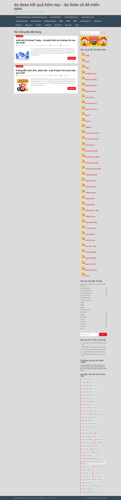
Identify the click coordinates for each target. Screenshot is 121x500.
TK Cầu (38, 25)
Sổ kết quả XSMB (91, 79)
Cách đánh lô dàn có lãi (88, 426)
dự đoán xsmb (98, 466)
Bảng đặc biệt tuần (87, 420)
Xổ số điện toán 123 (92, 139)
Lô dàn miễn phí (86, 476)
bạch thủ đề (85, 414)
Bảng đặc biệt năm (96, 414)
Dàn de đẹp (85, 449)
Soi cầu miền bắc (55, 17)
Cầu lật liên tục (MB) (92, 157)
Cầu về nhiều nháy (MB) (93, 169)
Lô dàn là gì (97, 473)
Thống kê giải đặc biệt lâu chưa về (92, 492)
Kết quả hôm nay (86, 21)
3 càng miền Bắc (86, 382)
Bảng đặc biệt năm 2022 (89, 417)
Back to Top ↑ (103, 498)
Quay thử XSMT (90, 264)
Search (102, 32)
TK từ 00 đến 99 (90, 228)
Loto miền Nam (90, 240)
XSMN (68, 21)
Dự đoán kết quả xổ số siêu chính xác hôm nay (92, 462)
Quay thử (68, 25)
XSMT (75, 21)
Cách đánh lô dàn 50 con (89, 423)
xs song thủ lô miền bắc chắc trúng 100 (93, 351)
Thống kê (47, 25)
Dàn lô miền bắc (86, 452)
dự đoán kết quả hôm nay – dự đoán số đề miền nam (56, 6)
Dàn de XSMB (98, 442)
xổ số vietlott (89, 97)
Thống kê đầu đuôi (91, 175)
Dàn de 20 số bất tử (87, 439)
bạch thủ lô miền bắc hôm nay (90, 407)
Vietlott (18, 25)
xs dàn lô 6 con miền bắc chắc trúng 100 (93, 347)
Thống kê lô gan (90, 181)
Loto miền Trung (90, 246)
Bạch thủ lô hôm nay (87, 398)
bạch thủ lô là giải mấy (88, 401)
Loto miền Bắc (90, 234)
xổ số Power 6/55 (91, 109)
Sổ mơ (77, 25)
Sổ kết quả (97, 21)
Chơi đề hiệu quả (36, 21)
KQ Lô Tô (57, 25)
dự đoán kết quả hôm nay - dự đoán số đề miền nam (34, 45)
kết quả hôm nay (90, 73)
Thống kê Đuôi (90, 204)
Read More (72, 58)
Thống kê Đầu (89, 198)
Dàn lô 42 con (95, 449)
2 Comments (66, 45)
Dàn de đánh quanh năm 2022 (90, 446)
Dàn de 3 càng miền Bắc (89, 436)
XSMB (61, 21)
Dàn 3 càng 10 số (87, 430)
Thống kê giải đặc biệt (88, 489)
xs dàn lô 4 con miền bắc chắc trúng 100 (93, 349)
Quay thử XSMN (90, 258)
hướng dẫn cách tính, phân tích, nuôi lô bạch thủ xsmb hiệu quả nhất (46, 72)
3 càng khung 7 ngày (88, 379)
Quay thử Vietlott (91, 270)
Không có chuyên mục (88, 470)
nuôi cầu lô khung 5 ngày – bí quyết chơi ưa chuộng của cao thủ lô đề (45, 41)
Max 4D (87, 121)
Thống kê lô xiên (90, 187)
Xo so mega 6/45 (91, 103)
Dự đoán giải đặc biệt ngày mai (91, 458)
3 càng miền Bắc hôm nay (89, 385)
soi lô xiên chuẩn (86, 482)
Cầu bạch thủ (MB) (91, 151)
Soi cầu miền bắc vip (71, 17)
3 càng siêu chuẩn (87, 388)
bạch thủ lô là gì (86, 404)
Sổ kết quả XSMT (91, 91)
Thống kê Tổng (90, 216)
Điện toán (28, 25)
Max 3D (87, 115)
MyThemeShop (93, 498)
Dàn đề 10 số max (87, 455)
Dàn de (99, 433)
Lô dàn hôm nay (86, 473)
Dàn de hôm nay (86, 442)
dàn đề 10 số (97, 452)
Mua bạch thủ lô (98, 476)
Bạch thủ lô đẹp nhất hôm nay (90, 411)
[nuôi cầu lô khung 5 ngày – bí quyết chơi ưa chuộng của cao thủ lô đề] (22, 54)
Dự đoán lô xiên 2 (87, 466)
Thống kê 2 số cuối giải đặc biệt (91, 485)
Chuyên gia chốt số (50, 21)
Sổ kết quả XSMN (91, 85)
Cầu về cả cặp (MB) (91, 163)
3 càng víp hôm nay (87, 392)
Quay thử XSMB (90, 252)
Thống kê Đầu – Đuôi (92, 210)
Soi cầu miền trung (87, 17)
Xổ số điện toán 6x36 (92, 133)
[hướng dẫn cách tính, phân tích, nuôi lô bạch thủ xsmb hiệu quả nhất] (22, 85)
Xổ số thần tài (89, 145)
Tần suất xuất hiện (91, 222)
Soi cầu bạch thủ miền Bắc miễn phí (92, 479)
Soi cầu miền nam (21, 21)
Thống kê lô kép (90, 192)
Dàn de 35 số (100, 439)
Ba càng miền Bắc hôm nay (89, 395)
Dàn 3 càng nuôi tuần (88, 433)
